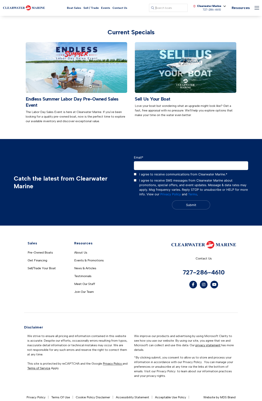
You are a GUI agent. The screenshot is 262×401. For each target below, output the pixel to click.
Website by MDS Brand (219, 397)
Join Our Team (84, 292)
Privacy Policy (170, 194)
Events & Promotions (89, 260)
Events (105, 8)
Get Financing (37, 260)
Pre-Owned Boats (40, 252)
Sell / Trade (91, 8)
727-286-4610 (204, 272)
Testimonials (82, 276)
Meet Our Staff (84, 284)
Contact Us (119, 8)
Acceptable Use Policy (170, 397)
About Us (80, 252)
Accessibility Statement (132, 397)
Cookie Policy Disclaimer (93, 397)
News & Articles (85, 268)
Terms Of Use (60, 397)
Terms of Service (38, 368)
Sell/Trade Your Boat (42, 268)
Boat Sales (74, 8)
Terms (192, 194)
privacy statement (208, 345)
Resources (241, 8)
